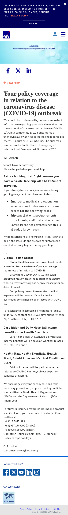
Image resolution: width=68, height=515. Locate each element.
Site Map (57, 509)
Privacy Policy (26, 509)
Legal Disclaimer (42, 509)
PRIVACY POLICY (18, 15)
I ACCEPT (34, 23)
